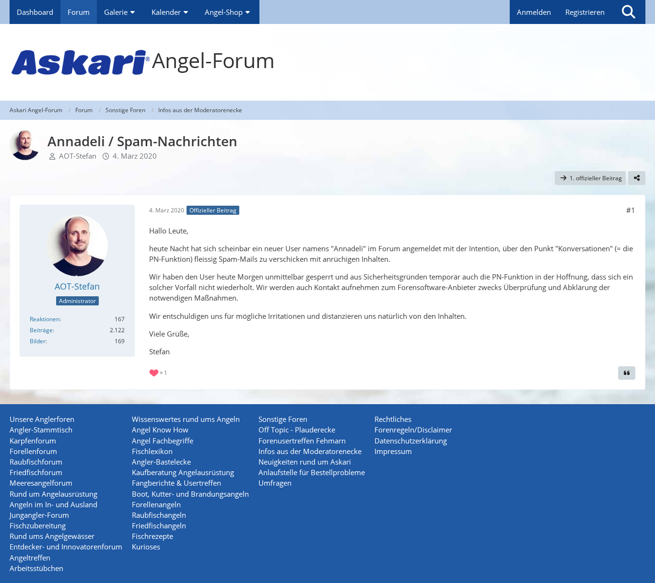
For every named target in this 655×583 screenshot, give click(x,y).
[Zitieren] (626, 373)
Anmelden (534, 12)
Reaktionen (44, 319)
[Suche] (628, 12)
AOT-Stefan (77, 156)
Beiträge (41, 330)
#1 (630, 210)
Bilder (38, 341)
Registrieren (585, 12)
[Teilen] (636, 178)
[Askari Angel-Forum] (327, 62)
